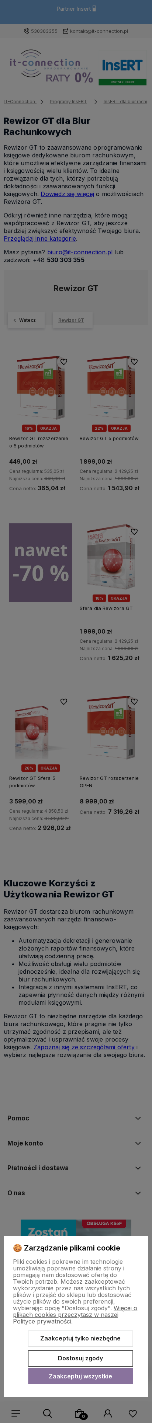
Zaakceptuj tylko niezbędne (80, 1338)
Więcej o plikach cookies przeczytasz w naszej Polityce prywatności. (75, 1314)
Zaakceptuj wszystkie (80, 1376)
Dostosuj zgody (80, 1358)
